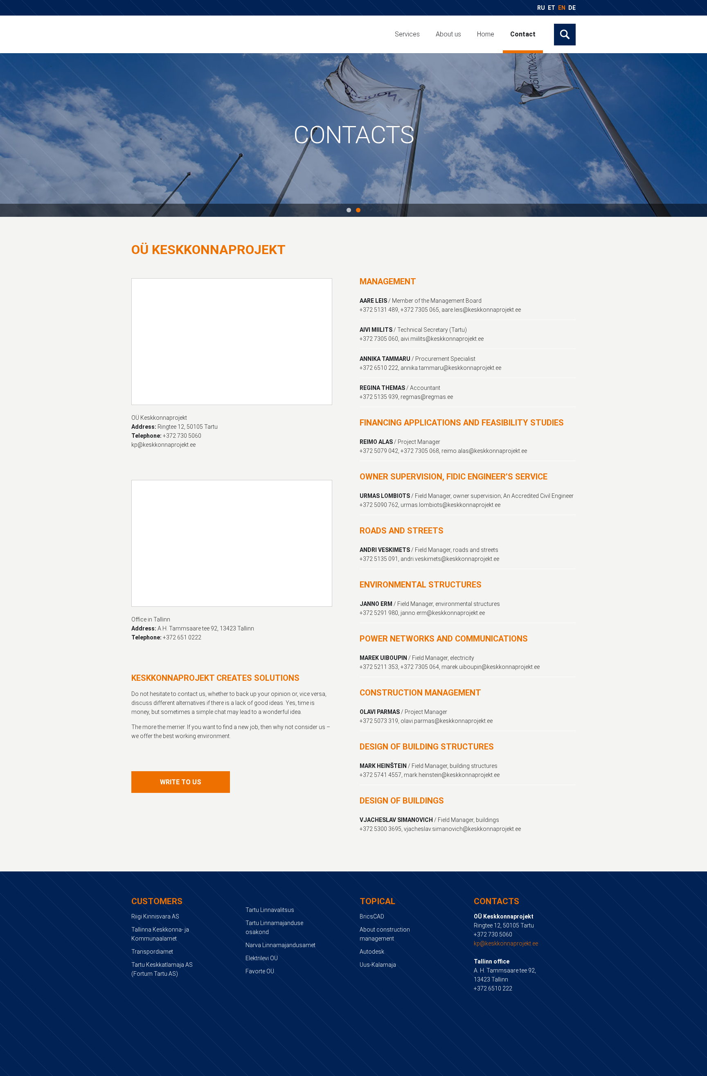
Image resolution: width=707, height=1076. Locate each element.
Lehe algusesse (353, 1068)
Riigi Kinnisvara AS (155, 916)
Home (485, 34)
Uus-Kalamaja (378, 964)
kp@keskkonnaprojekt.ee (506, 943)
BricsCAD (372, 916)
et (551, 8)
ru (541, 8)
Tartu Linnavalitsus (269, 910)
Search (565, 34)
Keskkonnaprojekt (191, 34)
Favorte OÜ (259, 971)
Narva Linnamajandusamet (280, 945)
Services (407, 34)
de (572, 8)
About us (448, 34)
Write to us (180, 782)
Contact (523, 34)
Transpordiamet (152, 951)
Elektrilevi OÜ (261, 958)
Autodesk (372, 951)
